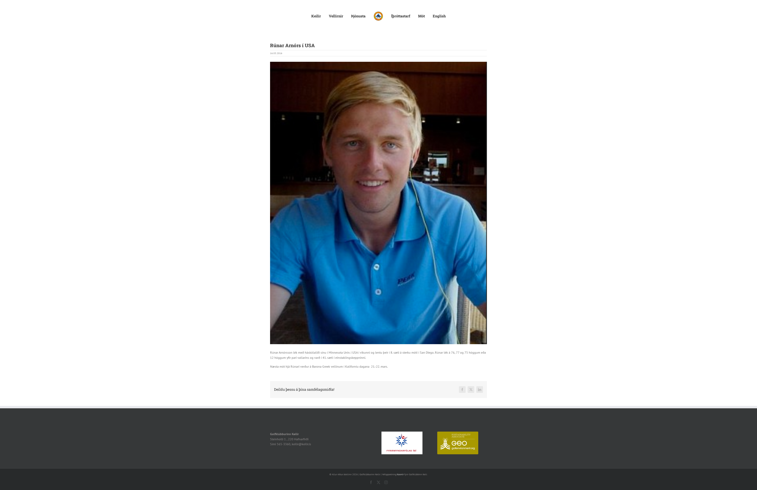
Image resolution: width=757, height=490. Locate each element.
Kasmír (400, 474)
